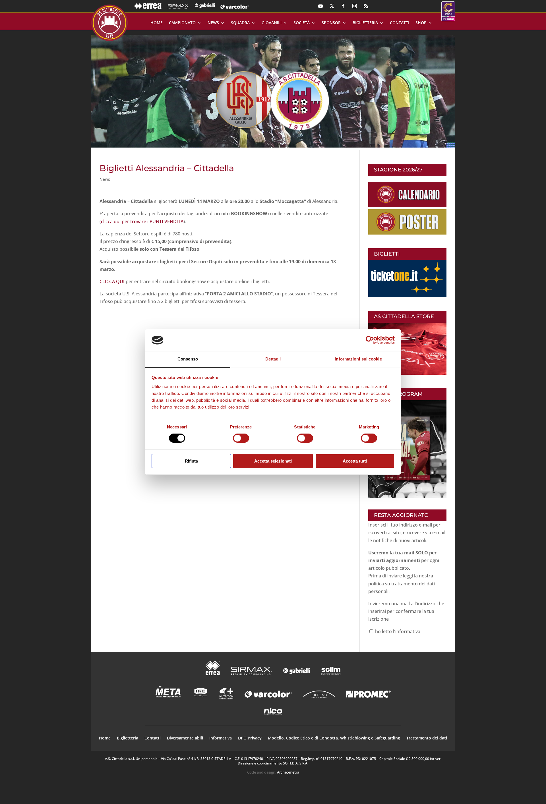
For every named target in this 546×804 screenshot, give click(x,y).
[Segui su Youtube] (320, 6)
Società (301, 23)
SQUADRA (240, 23)
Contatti (399, 23)
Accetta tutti (355, 461)
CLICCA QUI (112, 281)
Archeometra (288, 772)
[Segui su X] (331, 6)
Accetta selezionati (273, 461)
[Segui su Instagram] (354, 6)
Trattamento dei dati (426, 738)
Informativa (220, 738)
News (213, 23)
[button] (273, 89)
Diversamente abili (185, 738)
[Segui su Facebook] (343, 6)
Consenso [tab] (187, 359)
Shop (421, 23)
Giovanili (272, 23)
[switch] (241, 438)
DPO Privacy (250, 738)
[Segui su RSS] (366, 6)
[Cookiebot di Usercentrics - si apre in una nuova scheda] (370, 340)
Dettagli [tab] (273, 359)
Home (156, 23)
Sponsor (331, 23)
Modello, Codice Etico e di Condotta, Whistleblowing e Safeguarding (334, 738)
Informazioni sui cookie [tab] (358, 359)
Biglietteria (365, 23)
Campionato (182, 23)
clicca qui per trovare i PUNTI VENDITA (142, 221)
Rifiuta (191, 461)
